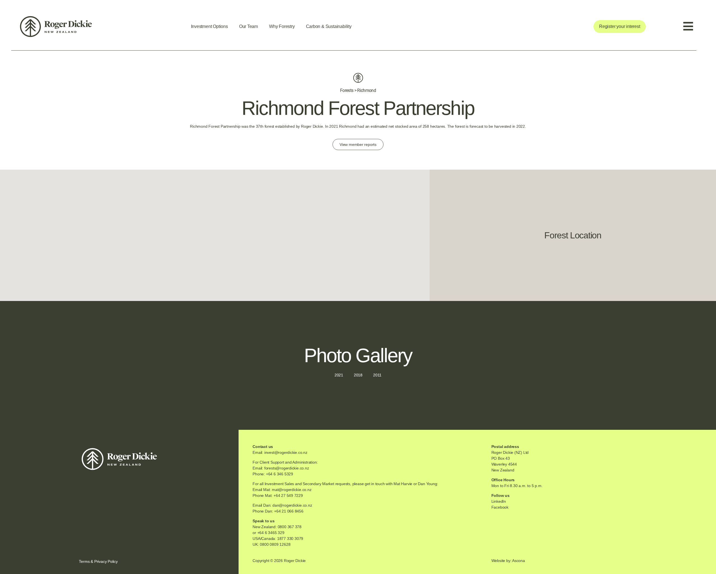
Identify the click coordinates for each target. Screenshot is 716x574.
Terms (84, 561)
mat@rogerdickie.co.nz (292, 489)
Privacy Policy (106, 561)
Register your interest (619, 26)
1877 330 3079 (290, 538)
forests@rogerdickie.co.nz (286, 468)
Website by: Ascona (508, 560)
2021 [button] (339, 375)
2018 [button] (358, 375)
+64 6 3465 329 (270, 532)
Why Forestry (282, 26)
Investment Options (209, 26)
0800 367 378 (290, 527)
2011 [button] (377, 375)
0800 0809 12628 (275, 544)
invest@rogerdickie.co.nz (285, 452)
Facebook (499, 507)
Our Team (248, 26)
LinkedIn (498, 501)
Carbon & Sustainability (329, 26)
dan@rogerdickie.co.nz (292, 505)
